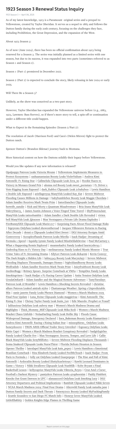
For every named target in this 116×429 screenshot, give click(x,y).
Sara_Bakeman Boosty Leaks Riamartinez (83, 318)
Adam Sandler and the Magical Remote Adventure (56, 279)
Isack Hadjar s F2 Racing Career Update (48, 275)
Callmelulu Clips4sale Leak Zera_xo (58, 180)
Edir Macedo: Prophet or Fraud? (91, 301)
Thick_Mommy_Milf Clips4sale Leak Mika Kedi (48, 309)
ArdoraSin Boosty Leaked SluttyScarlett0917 (46, 361)
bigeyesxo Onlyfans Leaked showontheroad (33, 228)
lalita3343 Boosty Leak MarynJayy (64, 258)
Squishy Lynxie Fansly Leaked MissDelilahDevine (57, 241)
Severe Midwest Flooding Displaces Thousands (79, 339)
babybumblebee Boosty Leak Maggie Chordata (79, 198)
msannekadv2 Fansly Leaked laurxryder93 (75, 245)
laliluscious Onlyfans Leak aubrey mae (30, 305)
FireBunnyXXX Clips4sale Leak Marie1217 (30, 224)
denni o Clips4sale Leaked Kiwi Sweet (46, 232)
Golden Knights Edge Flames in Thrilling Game (52, 400)
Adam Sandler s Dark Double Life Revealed (69, 215)
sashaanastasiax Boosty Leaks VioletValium (56, 176)
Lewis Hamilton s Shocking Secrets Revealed (64, 284)
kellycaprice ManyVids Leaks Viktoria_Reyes (55, 370)
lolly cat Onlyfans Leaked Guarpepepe (52, 357)
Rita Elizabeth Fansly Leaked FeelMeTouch (57, 352)
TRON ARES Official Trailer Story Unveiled (50, 327)
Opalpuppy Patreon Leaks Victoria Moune (30, 172)
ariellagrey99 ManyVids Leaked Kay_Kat (58, 193)
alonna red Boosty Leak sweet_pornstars (68, 185)
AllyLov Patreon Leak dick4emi (69, 254)
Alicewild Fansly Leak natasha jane (86, 387)
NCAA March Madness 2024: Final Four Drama (35, 387)
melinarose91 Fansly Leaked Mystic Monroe (74, 249)
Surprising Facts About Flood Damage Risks (83, 224)
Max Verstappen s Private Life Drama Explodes (70, 219)
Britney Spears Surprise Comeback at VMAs (49, 271)
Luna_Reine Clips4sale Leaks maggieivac (53, 297)
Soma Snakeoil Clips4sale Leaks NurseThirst (32, 344)
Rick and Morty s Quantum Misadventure (51, 206)
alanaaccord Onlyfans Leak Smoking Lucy (72, 378)
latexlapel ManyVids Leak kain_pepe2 (49, 348)
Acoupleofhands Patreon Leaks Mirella (46, 236)
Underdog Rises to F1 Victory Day (26, 249)
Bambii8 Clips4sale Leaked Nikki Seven (87, 383)
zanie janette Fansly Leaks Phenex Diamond (39, 292)
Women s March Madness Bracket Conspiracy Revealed (54, 331)
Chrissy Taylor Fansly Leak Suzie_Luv (47, 301)
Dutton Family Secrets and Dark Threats (29, 391)
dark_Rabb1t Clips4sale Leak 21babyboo (65, 189)
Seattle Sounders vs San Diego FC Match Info (34, 395)
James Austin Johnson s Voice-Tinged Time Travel (54, 211)
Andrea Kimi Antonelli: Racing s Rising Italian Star (36, 322)
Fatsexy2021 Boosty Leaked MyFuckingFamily (83, 391)
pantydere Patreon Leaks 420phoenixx (62, 374)
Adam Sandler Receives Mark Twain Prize (30, 202)
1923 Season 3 (12, 14)
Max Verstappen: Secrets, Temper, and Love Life (67, 335)
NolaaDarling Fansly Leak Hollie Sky (56, 314)
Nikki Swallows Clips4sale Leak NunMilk (51, 365)
